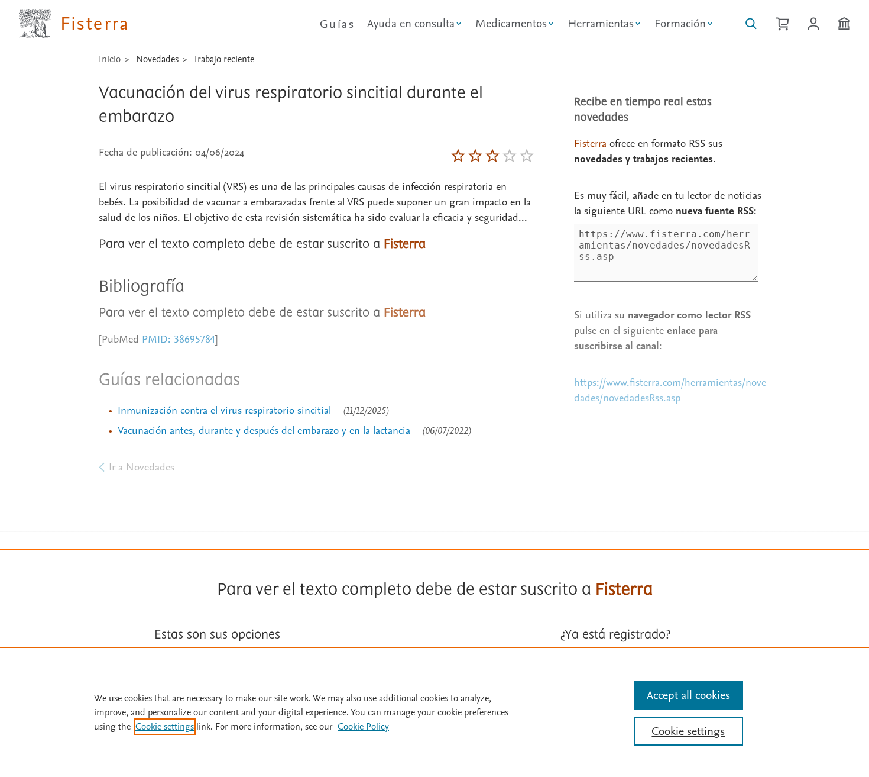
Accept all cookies (688, 695)
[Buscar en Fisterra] (751, 23)
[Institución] (844, 23)
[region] (434, 712)
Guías (337, 24)
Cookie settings (164, 726)
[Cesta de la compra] (782, 23)
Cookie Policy (363, 726)
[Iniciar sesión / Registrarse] (813, 23)
